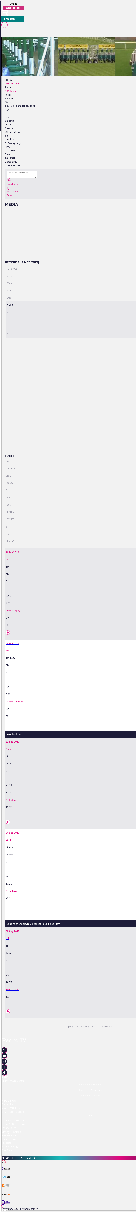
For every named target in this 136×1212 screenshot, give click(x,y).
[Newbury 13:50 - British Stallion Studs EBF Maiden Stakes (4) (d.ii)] (95, 43)
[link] (40, 43)
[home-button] (4, 13)
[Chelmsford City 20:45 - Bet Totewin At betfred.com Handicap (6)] (38, 43)
